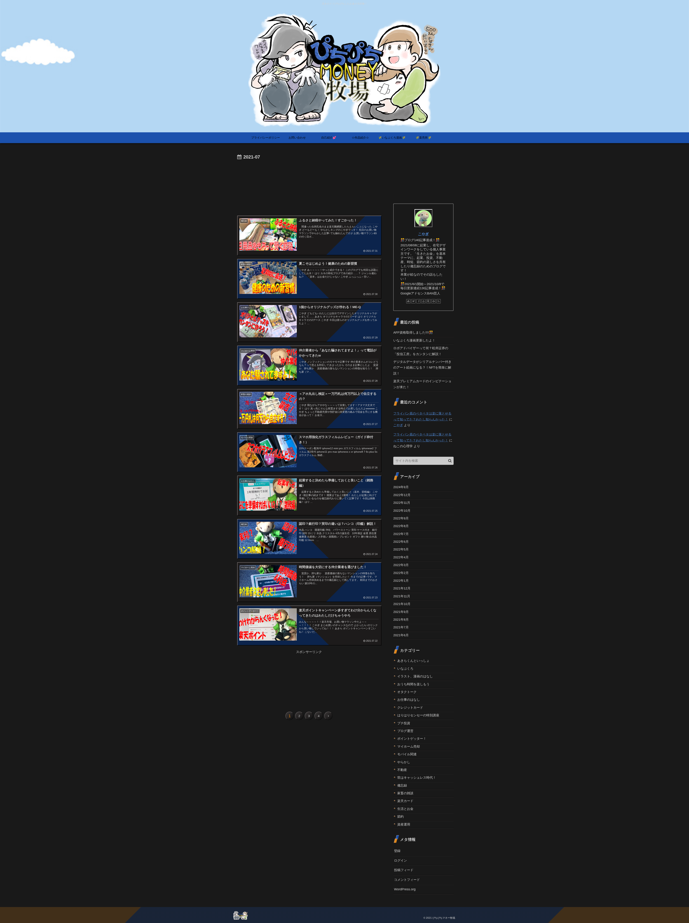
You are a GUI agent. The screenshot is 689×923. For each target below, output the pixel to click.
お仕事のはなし (408, 699)
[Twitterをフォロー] (413, 301)
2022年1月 (401, 580)
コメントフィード (407, 879)
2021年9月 (401, 611)
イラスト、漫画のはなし (415, 676)
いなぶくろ (405, 668)
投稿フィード (403, 870)
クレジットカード (410, 707)
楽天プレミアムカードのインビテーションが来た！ (422, 384)
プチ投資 (403, 723)
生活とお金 (405, 808)
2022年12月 (402, 495)
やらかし (403, 762)
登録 (397, 851)
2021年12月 (402, 588)
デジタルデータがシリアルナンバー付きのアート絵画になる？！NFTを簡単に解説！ (422, 367)
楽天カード (405, 801)
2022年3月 (401, 565)
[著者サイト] (408, 301)
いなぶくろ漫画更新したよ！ (414, 340)
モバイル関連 (407, 754)
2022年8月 (401, 526)
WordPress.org (405, 889)
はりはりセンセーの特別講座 (418, 715)
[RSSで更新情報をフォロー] (438, 301)
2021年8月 (401, 619)
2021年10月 (402, 604)
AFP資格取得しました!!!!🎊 (413, 332)
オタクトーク (407, 692)
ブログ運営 (405, 731)
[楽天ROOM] (428, 301)
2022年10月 (402, 510)
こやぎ (423, 234)
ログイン (400, 860)
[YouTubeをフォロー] (423, 301)
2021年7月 (401, 627)
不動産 (402, 770)
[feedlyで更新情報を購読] (433, 301)
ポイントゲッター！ (411, 738)
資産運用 (403, 824)
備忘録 (402, 785)
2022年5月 (401, 549)
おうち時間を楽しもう (413, 684)
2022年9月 (401, 518)
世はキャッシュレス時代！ (416, 777)
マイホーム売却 (408, 746)
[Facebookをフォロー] (418, 301)
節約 (400, 816)
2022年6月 (401, 541)
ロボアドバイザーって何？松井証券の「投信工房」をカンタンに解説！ (420, 351)
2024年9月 (401, 487)
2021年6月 (401, 635)
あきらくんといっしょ (413, 660)
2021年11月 (401, 596)
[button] (450, 461)
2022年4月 (401, 557)
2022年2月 (401, 573)
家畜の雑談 (405, 793)
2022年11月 (401, 502)
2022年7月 (401, 534)
